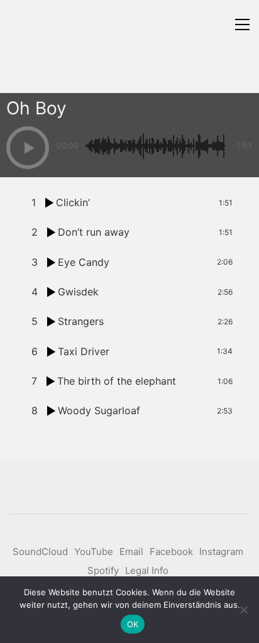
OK (133, 624)
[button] (242, 24)
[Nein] (243, 609)
